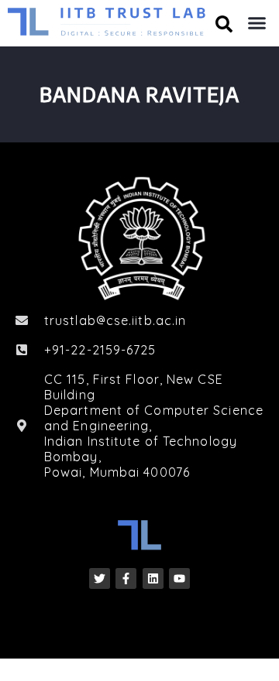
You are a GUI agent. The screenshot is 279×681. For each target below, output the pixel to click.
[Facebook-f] (125, 578)
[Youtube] (179, 578)
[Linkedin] (153, 578)
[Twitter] (99, 578)
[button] (257, 23)
